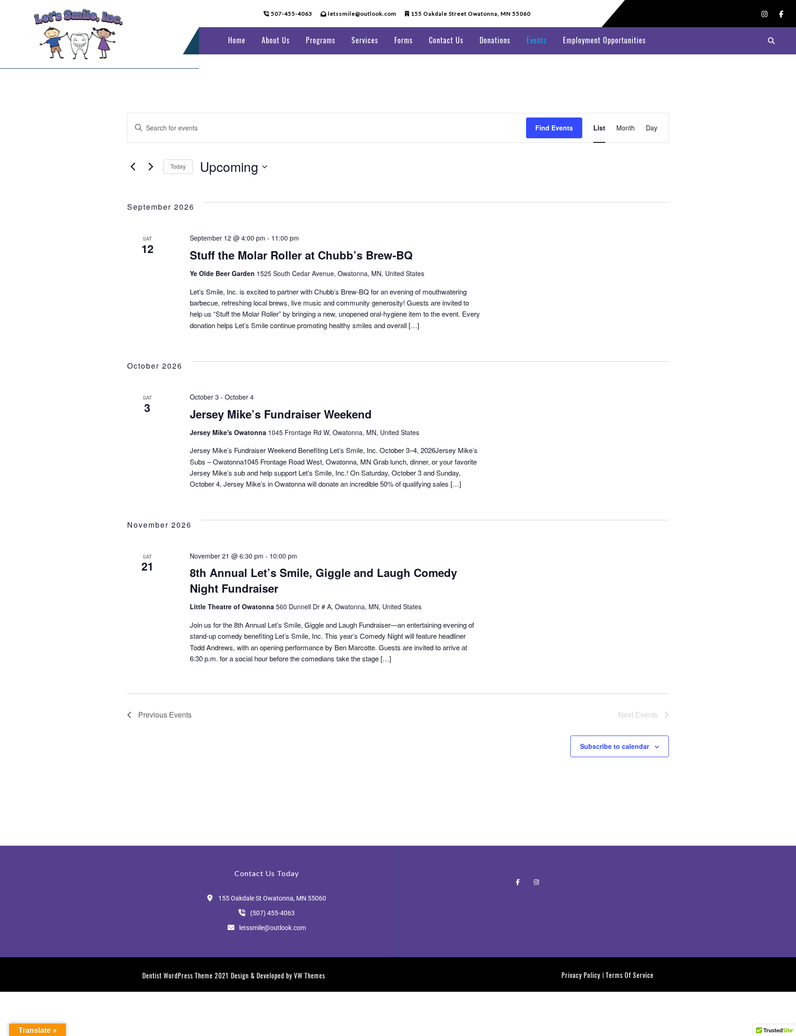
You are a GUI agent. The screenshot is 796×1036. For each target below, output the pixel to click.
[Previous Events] (132, 166)
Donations (495, 40)
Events (537, 40)
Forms (403, 40)
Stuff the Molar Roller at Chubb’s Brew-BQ (301, 255)
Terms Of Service (630, 975)
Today (178, 166)
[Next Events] (150, 166)
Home (237, 40)
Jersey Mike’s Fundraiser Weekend (281, 414)
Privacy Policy (581, 975)
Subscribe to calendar (614, 746)
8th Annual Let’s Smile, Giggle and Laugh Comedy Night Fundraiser (323, 580)
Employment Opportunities (604, 40)
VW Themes (308, 975)
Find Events (554, 127)
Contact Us (446, 40)
